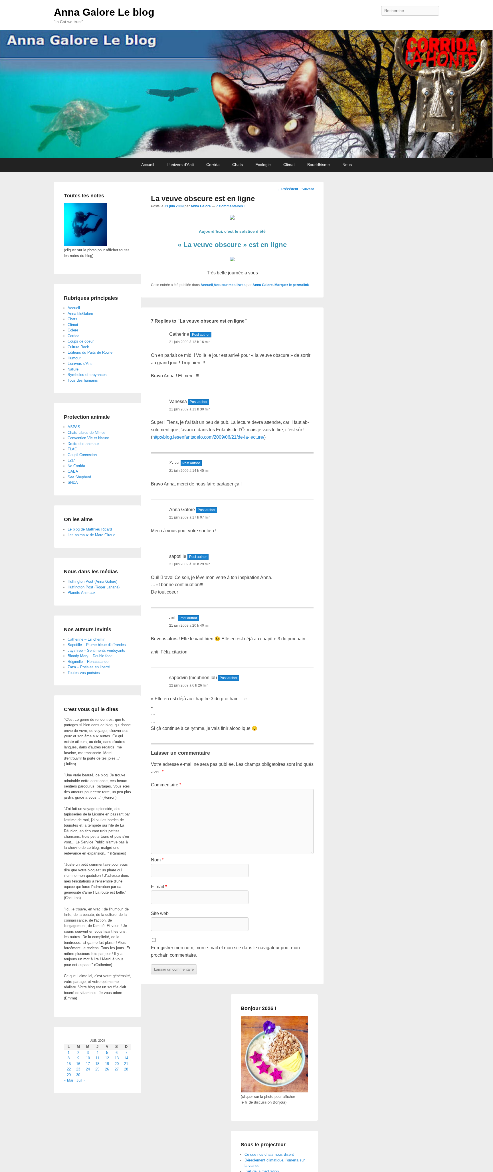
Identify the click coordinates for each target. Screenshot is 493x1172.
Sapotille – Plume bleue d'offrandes (97, 645)
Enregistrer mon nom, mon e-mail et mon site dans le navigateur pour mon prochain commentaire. (225, 951)
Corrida (213, 164)
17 (88, 1064)
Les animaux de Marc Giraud (91, 535)
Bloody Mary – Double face (90, 656)
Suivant (310, 189)
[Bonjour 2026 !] (274, 1091)
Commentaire (166, 784)
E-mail (159, 886)
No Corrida (76, 466)
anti (173, 617)
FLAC (72, 449)
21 (126, 1064)
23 (78, 1069)
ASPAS (74, 427)
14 (126, 1058)
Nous (347, 164)
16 (78, 1064)
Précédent (287, 189)
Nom (157, 859)
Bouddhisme (318, 164)
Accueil (147, 164)
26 (107, 1069)
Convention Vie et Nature (88, 438)
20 (117, 1064)
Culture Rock (78, 347)
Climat (289, 164)
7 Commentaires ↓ (231, 206)
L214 (72, 460)
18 (97, 1064)
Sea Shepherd (79, 477)
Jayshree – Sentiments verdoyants (96, 650)
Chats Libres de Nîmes (87, 432)
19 (107, 1064)
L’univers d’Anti (180, 164)
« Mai (68, 1080)
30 (78, 1075)
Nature (73, 369)
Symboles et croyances (87, 375)
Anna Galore (201, 206)
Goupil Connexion (82, 455)
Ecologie (263, 164)
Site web (160, 913)
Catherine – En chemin (86, 639)
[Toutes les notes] (85, 244)
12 (107, 1058)
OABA (73, 471)
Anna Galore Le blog (104, 12)
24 (88, 1069)
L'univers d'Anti (80, 363)
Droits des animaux (84, 444)
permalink (301, 285)
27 (117, 1069)
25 (97, 1069)
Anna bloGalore (80, 313)
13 (117, 1058)
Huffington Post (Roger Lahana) (94, 587)
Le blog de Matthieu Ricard (90, 529)
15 (69, 1064)
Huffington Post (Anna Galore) (92, 581)
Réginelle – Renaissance (88, 661)
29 (69, 1075)
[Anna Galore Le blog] (246, 94)
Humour (74, 358)
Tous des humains (83, 380)
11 (97, 1058)
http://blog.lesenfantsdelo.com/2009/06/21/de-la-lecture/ (208, 437)
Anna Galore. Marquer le (272, 285)
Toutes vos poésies (84, 673)
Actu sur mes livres (230, 285)
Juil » (80, 1080)
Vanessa (178, 401)
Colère (73, 330)
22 (69, 1069)
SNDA (73, 482)
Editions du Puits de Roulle (90, 352)
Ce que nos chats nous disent (269, 1154)
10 (88, 1058)
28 (126, 1069)
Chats (237, 164)
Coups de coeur (81, 341)
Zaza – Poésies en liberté (89, 667)
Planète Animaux (82, 592)
